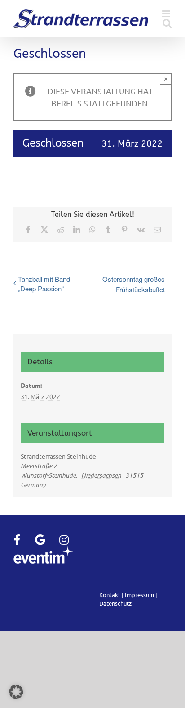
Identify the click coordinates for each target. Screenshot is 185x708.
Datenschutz (115, 603)
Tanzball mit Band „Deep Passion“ (44, 283)
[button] (16, 692)
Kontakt (109, 594)
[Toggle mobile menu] (167, 13)
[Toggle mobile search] (167, 23)
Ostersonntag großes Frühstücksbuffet (133, 284)
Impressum (139, 594)
